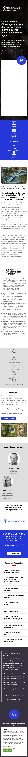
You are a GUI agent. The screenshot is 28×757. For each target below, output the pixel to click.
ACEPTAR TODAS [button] (7, 750)
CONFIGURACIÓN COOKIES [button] (9, 748)
